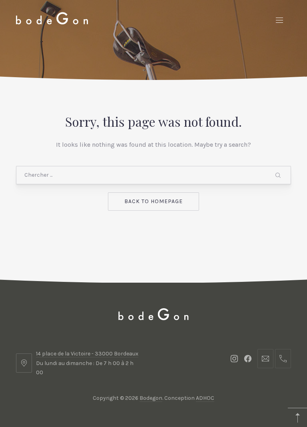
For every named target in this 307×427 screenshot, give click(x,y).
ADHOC (205, 398)
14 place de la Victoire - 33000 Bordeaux (87, 353)
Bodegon (151, 398)
